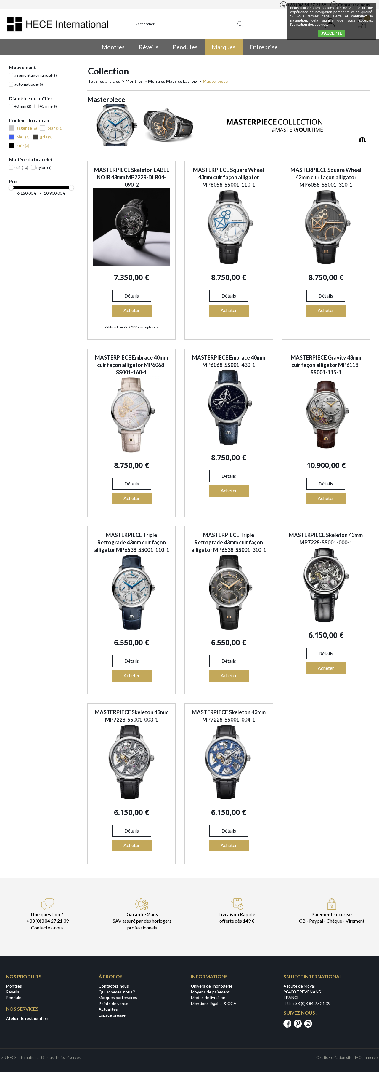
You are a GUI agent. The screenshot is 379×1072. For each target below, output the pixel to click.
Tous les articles (104, 81)
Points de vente (113, 1003)
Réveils (148, 46)
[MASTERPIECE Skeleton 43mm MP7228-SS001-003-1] (131, 799)
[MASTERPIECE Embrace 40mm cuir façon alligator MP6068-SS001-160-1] (131, 452)
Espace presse (112, 1014)
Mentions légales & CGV (214, 1003)
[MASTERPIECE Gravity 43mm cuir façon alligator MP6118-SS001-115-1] (326, 452)
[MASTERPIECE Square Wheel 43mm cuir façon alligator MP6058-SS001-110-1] (228, 264)
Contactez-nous (114, 985)
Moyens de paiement (210, 991)
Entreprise (264, 46)
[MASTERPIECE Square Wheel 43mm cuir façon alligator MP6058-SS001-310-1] (326, 264)
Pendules (185, 46)
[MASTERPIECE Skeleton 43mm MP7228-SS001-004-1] (228, 799)
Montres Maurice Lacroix (172, 81)
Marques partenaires (118, 997)
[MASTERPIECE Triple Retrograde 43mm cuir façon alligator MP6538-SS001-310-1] (228, 629)
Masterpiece (215, 81)
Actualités (108, 1009)
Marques (223, 46)
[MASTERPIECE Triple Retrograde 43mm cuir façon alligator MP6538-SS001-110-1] (131, 629)
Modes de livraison (208, 997)
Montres (113, 46)
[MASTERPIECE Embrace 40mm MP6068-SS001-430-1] (228, 445)
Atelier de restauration (27, 1018)
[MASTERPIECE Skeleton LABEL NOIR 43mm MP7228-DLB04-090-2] (131, 264)
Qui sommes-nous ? (117, 991)
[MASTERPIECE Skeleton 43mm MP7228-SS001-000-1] (326, 622)
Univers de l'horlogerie (211, 985)
